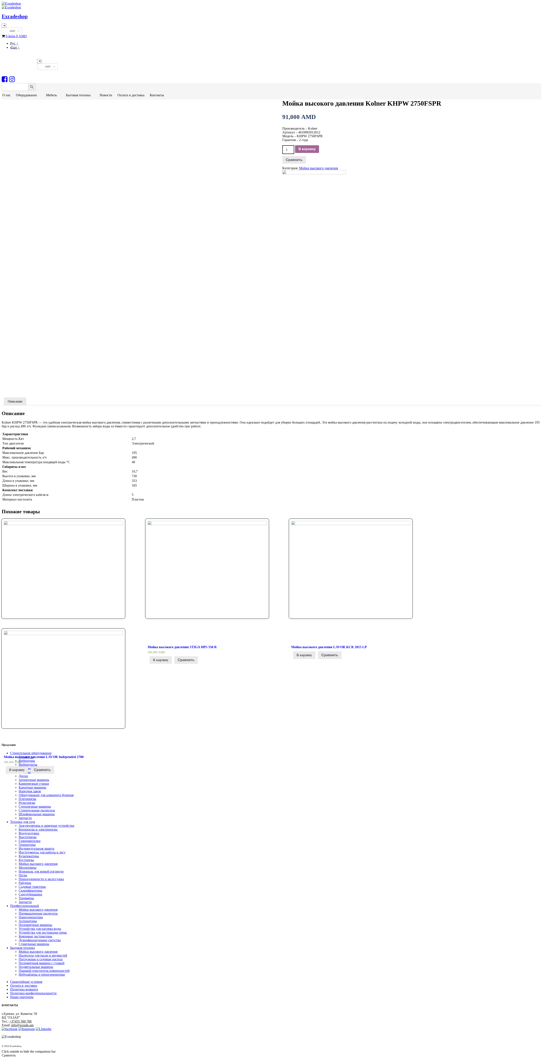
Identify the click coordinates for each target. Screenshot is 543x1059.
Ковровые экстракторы (35, 936)
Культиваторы (29, 856)
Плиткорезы (27, 799)
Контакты (157, 95)
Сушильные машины (34, 944)
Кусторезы (26, 860)
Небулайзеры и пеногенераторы (42, 974)
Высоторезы (27, 837)
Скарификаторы (30, 890)
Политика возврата (24, 989)
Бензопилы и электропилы (38, 829)
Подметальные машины (36, 967)
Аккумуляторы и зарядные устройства (46, 825)
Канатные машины (32, 787)
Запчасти (25, 818)
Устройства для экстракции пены (43, 932)
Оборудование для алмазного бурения (46, 795)
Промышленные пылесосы (38, 913)
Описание (15, 401)
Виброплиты (28, 764)
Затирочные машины (34, 780)
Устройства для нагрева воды (40, 928)
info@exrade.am (22, 1025)
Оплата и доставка (131, 95)
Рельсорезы (27, 802)
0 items (16, 36)
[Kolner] (314, 173)
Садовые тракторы (32, 886)
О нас (6, 95)
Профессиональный (24, 906)
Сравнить (294, 160)
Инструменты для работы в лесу (42, 852)
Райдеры (25, 883)
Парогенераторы (31, 917)
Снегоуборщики (30, 894)
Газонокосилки (30, 841)
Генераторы (27, 844)
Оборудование (26, 95)
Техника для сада (22, 822)
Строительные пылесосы (37, 810)
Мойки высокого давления (318, 168)
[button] (39, 95)
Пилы (23, 875)
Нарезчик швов (30, 791)
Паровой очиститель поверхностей (44, 970)
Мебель (51, 95)
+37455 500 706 (20, 1021)
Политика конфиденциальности (33, 993)
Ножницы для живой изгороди (41, 871)
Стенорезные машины (35, 806)
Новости (106, 95)
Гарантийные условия (26, 981)
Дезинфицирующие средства (40, 940)
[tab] (15, 401)
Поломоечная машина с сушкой (41, 963)
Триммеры (26, 898)
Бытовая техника (78, 95)
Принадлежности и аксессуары (41, 879)
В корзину (307, 149)
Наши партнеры (22, 997)
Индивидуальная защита (36, 848)
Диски (23, 776)
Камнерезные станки (34, 783)
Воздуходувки (29, 833)
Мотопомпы (27, 867)
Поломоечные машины (35, 925)
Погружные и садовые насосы (41, 959)
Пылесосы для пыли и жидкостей (43, 955)
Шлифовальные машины (37, 814)
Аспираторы (28, 921)
